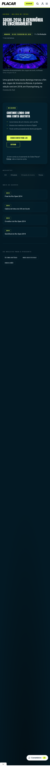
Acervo (6, 14)
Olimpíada (14, 175)
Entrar (13, 144)
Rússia (41, 175)
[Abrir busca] (37, 3)
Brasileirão (9, 263)
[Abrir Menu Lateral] (46, 3)
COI (5, 175)
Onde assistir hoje (30, 258)
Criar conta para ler (19, 138)
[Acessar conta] (42, 3)
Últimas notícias (11, 258)
